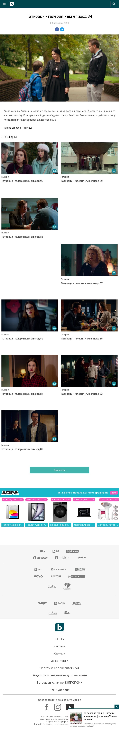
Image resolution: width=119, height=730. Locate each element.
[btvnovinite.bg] (59, 569)
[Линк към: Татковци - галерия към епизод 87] (89, 270)
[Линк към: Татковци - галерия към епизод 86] (29, 325)
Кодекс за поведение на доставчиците (59, 675)
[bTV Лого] (59, 627)
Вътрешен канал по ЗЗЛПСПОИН (60, 682)
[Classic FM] (52, 613)
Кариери (59, 653)
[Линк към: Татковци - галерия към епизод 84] (29, 381)
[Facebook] (47, 705)
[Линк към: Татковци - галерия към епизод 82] (29, 436)
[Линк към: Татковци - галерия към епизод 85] (89, 325)
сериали (16, 127)
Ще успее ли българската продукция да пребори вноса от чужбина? (93, 724)
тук (114, 493)
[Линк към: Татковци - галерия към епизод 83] (89, 381)
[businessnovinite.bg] (80, 569)
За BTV (59, 639)
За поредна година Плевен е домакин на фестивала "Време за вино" (100, 716)
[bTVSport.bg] (77, 576)
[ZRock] (67, 612)
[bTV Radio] (59, 603)
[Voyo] (38, 576)
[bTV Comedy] (55, 551)
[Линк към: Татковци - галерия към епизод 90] (29, 168)
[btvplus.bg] (38, 569)
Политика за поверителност (59, 668)
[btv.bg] (43, 551)
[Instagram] (58, 705)
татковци (27, 127)
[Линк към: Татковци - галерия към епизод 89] (89, 168)
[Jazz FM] (76, 603)
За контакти (59, 661)
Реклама (59, 646)
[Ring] (81, 558)
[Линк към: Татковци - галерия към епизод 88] (29, 224)
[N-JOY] (42, 603)
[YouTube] (70, 705)
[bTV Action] (40, 557)
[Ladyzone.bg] (55, 576)
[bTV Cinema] (72, 551)
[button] (112, 65)
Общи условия (59, 690)
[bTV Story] (62, 557)
